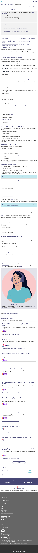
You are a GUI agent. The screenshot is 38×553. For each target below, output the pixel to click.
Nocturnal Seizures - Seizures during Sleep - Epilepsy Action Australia (18, 324)
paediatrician (21, 254)
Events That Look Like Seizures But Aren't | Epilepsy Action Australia (18, 382)
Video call (29, 483)
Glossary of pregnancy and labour (7, 513)
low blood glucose (5, 119)
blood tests (4, 197)
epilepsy (3, 120)
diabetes (8, 150)
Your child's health (11, 4)
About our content (4, 497)
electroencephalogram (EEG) (8, 196)
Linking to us (3, 525)
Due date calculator (4, 510)
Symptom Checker (4, 517)
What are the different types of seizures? (9, 40)
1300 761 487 (21, 266)
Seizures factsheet (7, 339)
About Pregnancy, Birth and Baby (6, 495)
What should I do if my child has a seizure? (9, 45)
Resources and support (25, 44)
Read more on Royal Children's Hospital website (10, 432)
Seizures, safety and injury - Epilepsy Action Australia (16, 368)
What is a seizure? (5, 38)
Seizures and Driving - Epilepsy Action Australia (15, 412)
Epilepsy (3, 467)
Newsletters (3, 524)
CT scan (11, 199)
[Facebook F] (2, 531)
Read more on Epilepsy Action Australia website (10, 334)
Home (2, 4)
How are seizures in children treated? (27, 40)
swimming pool (17, 155)
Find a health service (7, 471)
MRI (15, 199)
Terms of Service (22, 543)
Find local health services (5, 511)
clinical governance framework (9, 541)
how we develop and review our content (11, 313)
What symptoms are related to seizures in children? (9, 42)
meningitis (11, 114)
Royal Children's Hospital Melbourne (7, 256)
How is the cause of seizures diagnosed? (28, 38)
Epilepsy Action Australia (5, 259)
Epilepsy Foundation (5, 265)
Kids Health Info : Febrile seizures (11, 426)
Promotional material (4, 504)
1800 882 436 (12, 483)
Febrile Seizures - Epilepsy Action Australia (13, 398)
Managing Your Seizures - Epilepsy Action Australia (16, 353)
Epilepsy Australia (4, 263)
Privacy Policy (17, 543)
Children (5, 4)
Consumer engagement (5, 527)
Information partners (4, 498)
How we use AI (3, 503)
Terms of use (3, 501)
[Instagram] (4, 531)
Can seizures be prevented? (25, 41)
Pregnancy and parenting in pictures (7, 514)
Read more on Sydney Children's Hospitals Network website (13, 348)
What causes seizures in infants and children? (10, 44)
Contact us (2, 521)
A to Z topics (3, 508)
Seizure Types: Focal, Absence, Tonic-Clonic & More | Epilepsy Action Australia (18, 448)
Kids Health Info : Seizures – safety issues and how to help (18, 437)
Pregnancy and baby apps (5, 516)
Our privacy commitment (5, 500)
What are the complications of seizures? (27, 43)
